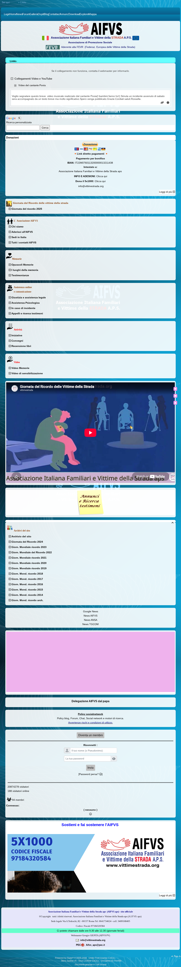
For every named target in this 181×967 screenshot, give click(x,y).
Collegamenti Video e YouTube (33, 78)
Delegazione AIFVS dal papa (90, 701)
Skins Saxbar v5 (69, 961)
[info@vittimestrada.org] (77, 940)
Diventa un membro (90, 735)
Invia (90, 767)
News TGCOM (90, 624)
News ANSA (90, 619)
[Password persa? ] (90, 774)
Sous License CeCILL (88, 961)
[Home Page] (90, 28)
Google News (90, 611)
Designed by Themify (111, 961)
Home (14, 2)
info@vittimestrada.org (91, 186)
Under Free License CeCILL (102, 958)
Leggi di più (166, 191)
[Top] (175, 389)
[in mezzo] (175, 396)
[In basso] (175, 403)
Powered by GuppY (64, 958)
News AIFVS (90, 615)
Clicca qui (101, 176)
